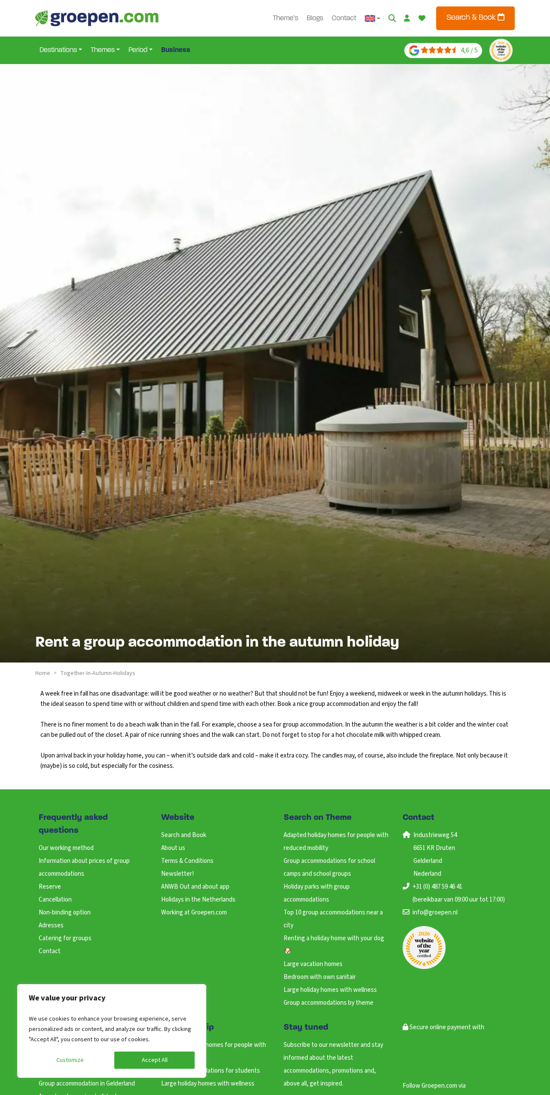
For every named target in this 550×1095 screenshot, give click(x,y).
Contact (344, 18)
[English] (373, 18)
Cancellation (55, 899)
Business (175, 50)
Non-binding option (65, 912)
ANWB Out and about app (195, 886)
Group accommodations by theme (328, 1002)
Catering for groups (65, 938)
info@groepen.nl (435, 912)
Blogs (315, 18)
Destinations (58, 50)
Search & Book (472, 18)
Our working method (66, 848)
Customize (70, 1060)
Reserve (50, 886)
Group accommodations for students (210, 1070)
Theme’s (285, 18)
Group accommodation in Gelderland (87, 1083)
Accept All (155, 1060)
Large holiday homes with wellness (330, 989)
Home (42, 673)
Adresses (51, 925)
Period (137, 50)
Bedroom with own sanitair (320, 977)
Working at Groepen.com (194, 912)
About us (173, 848)
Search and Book (183, 835)
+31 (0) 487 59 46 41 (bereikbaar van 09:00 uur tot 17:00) (458, 893)
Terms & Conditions (187, 860)
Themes (103, 50)
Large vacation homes (313, 964)
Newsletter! (177, 873)
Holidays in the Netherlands (198, 899)
